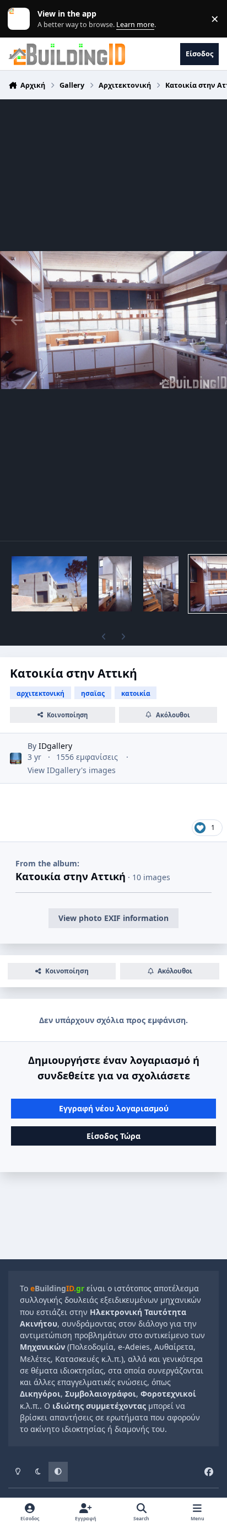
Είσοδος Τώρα (113, 1136)
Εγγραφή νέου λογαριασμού (114, 1108)
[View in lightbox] (113, 320)
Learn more (21, 19)
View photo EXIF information (113, 918)
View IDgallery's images (72, 770)
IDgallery (55, 746)
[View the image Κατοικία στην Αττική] (49, 583)
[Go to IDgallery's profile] (15, 758)
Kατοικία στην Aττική (70, 876)
